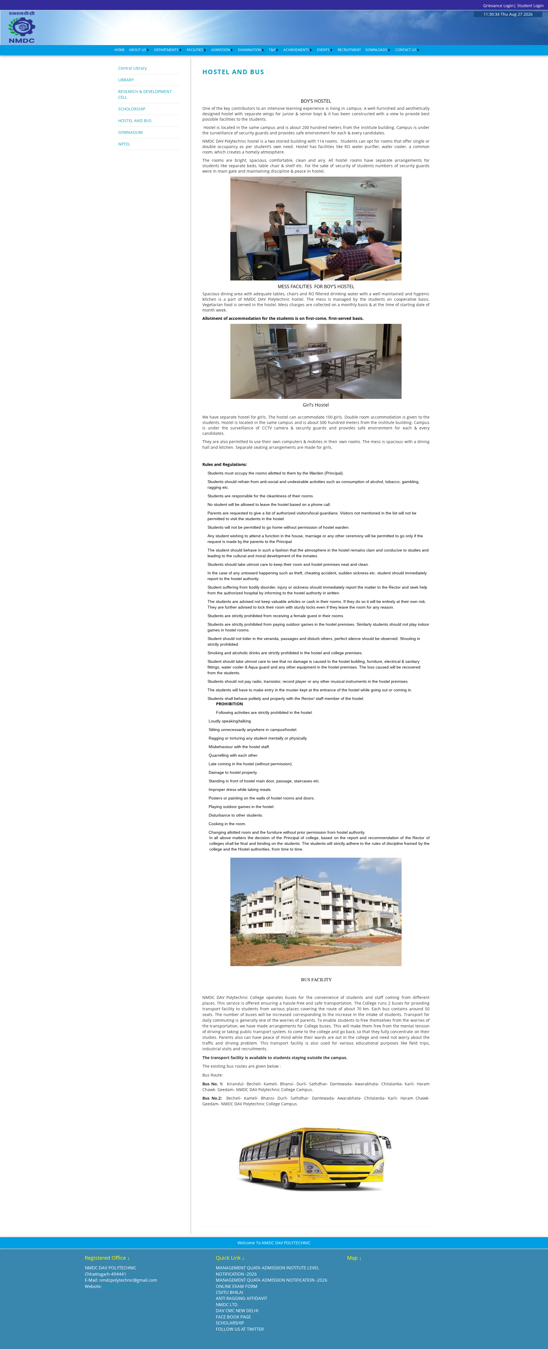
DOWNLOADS (376, 49)
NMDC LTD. (227, 1304)
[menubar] (267, 50)
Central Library (132, 68)
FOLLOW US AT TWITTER (240, 1329)
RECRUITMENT (349, 49)
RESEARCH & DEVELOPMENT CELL (145, 94)
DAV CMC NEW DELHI (237, 1310)
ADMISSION (220, 49)
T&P (272, 49)
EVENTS (323, 49)
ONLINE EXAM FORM (236, 1286)
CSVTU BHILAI (229, 1292)
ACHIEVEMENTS (296, 49)
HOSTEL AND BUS (135, 120)
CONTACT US (405, 49)
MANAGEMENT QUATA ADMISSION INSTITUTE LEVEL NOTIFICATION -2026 (267, 1271)
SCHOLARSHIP (230, 1323)
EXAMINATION (249, 49)
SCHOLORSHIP (131, 109)
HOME (119, 49)
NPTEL (124, 144)
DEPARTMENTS (166, 49)
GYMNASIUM (130, 132)
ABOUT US (137, 49)
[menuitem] (119, 50)
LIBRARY (126, 79)
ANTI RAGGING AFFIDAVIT (241, 1298)
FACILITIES (195, 49)
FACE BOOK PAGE (233, 1317)
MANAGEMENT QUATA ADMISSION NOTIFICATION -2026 (271, 1280)
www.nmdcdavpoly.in (124, 1286)
